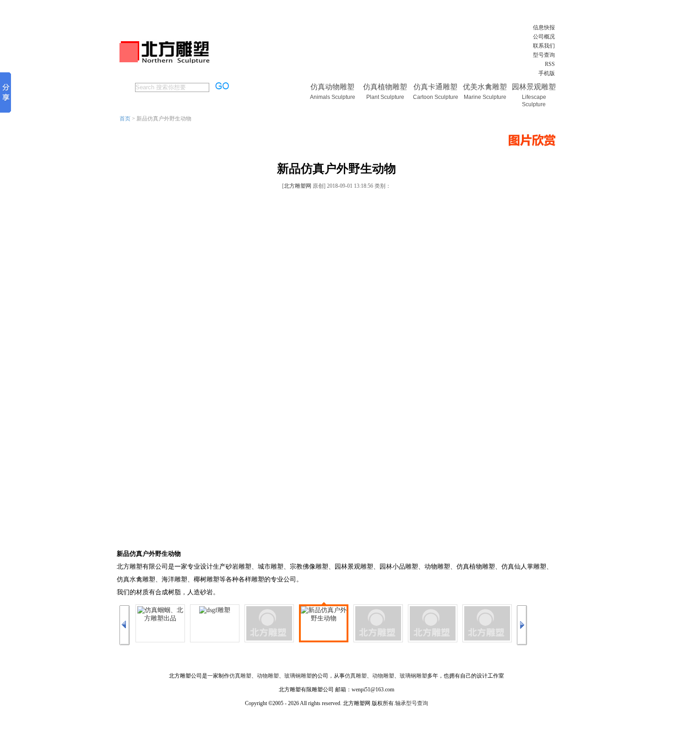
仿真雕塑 (240, 676)
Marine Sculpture (485, 97)
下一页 (522, 625)
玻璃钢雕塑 (298, 676)
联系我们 (544, 46)
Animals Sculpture (332, 97)
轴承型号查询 (411, 703)
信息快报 (544, 27)
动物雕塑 (268, 676)
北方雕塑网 (297, 186)
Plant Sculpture (385, 97)
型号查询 (544, 55)
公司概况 (544, 36)
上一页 (124, 625)
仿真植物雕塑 (385, 87)
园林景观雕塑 (534, 87)
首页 (124, 118)
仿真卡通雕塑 (435, 87)
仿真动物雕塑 (332, 87)
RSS (550, 64)
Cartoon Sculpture (435, 97)
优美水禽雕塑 (485, 87)
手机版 (546, 73)
